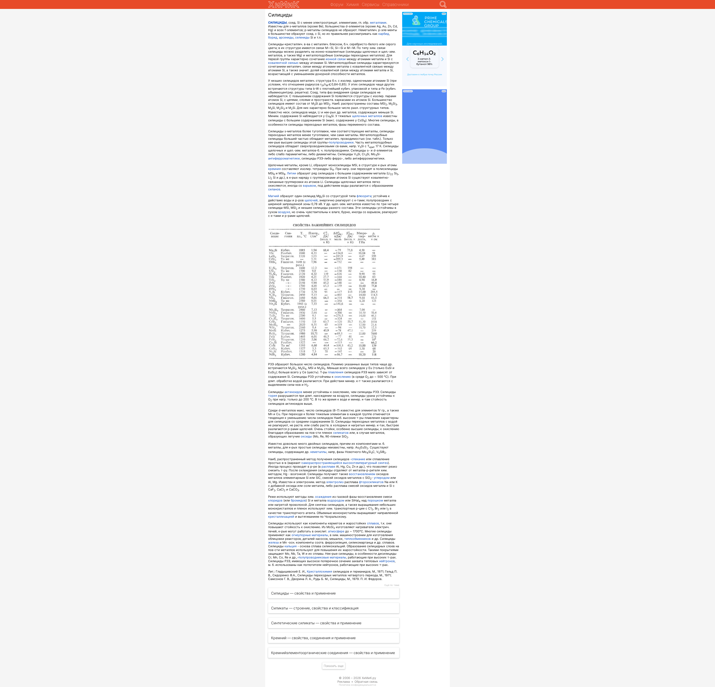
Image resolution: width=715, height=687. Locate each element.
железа (273, 542)
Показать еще (334, 666)
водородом (335, 500)
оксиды (306, 436)
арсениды (286, 37)
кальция (291, 546)
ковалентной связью (283, 63)
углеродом (382, 478)
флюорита (364, 196)
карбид (383, 34)
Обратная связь (366, 681)
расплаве (328, 466)
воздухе (284, 212)
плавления (335, 372)
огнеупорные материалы (310, 535)
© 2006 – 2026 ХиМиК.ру (357, 678)
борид (272, 37)
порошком (375, 500)
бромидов (298, 500)
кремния (274, 169)
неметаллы (318, 452)
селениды (302, 37)
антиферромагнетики (284, 158)
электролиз (335, 482)
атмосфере (336, 531)
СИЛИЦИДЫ (277, 22)
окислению (342, 376)
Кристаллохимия (319, 571)
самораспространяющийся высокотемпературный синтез (345, 463)
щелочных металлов (367, 116)
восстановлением (362, 474)
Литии (291, 173)
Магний (273, 196)
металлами (378, 22)
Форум (336, 4)
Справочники (395, 4)
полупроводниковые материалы (322, 557)
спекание (358, 459)
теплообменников (357, 539)
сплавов (373, 523)
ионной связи (336, 59)
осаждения (323, 497)
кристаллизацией (281, 516)
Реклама (343, 681)
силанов (274, 189)
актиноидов (293, 392)
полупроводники (341, 142)
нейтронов (387, 561)
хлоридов (275, 500)
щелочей (311, 200)
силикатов (341, 432)
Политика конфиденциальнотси (357, 684)
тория (272, 395)
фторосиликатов (371, 482)
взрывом (309, 185)
